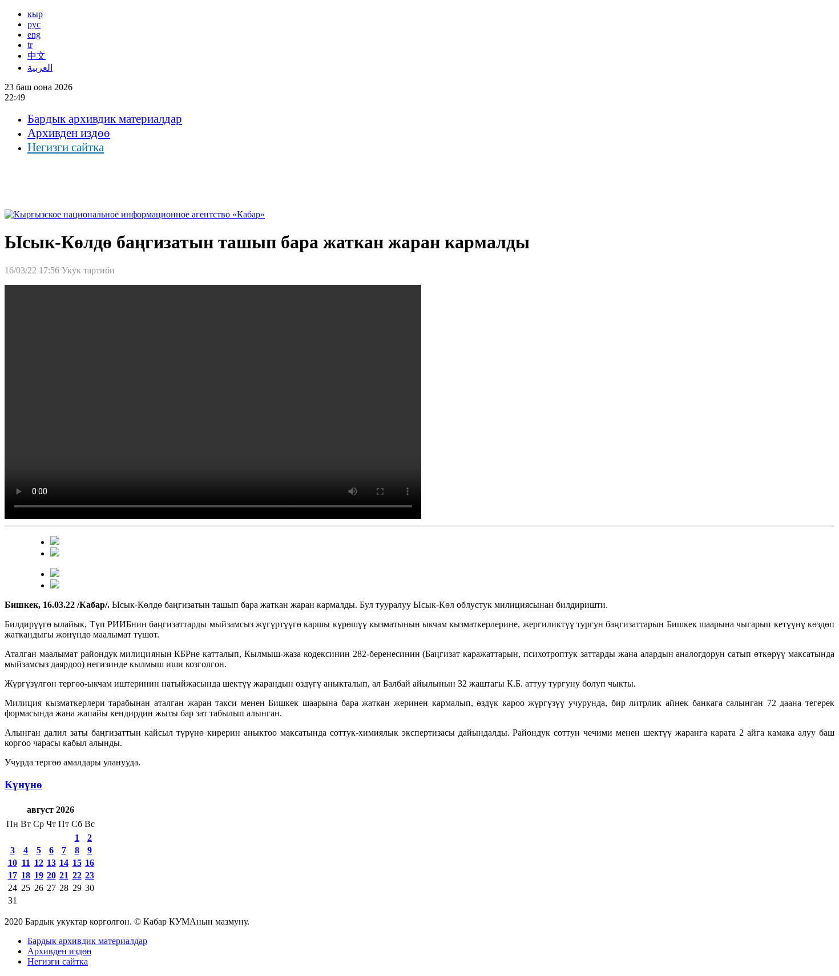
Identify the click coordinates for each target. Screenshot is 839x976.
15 (77, 863)
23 (89, 875)
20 (51, 875)
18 (25, 875)
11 (26, 863)
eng (34, 34)
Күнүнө (23, 785)
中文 (36, 56)
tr (30, 45)
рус (34, 24)
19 (38, 875)
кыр (35, 14)
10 (12, 863)
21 (63, 875)
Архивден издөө (68, 133)
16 (89, 863)
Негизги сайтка (65, 147)
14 (63, 863)
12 (38, 863)
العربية (40, 67)
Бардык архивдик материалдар (104, 119)
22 (77, 875)
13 (51, 863)
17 (12, 875)
